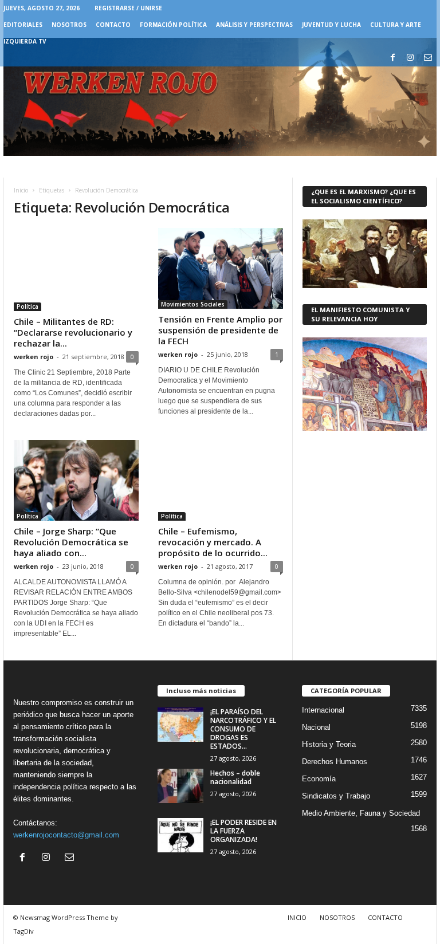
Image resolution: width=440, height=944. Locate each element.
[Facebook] (392, 58)
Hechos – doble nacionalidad (235, 777)
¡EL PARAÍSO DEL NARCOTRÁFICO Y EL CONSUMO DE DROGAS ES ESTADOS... (243, 729)
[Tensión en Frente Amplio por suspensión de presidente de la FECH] (220, 268)
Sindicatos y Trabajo (336, 796)
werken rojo (33, 356)
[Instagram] (410, 58)
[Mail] (428, 58)
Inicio (21, 190)
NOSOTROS (69, 25)
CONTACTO (113, 25)
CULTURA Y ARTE (395, 25)
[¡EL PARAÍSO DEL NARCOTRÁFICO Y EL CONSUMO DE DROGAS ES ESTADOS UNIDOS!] (180, 724)
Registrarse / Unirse (128, 8)
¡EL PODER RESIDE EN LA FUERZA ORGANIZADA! (243, 830)
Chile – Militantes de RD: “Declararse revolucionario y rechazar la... (73, 332)
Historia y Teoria (329, 744)
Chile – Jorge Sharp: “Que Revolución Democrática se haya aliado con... (71, 541)
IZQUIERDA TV (24, 41)
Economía (319, 778)
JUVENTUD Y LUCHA (331, 25)
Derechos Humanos (334, 761)
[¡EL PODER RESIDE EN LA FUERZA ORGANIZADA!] (180, 835)
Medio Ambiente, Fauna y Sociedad (361, 813)
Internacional (323, 710)
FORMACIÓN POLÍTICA (173, 25)
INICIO (297, 917)
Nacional (316, 727)
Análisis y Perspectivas (254, 25)
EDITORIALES (22, 25)
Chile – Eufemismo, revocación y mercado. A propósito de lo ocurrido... (213, 541)
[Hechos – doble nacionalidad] (180, 786)
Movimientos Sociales (193, 304)
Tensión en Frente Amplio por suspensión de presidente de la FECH (220, 330)
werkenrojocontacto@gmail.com (66, 835)
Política (27, 306)
